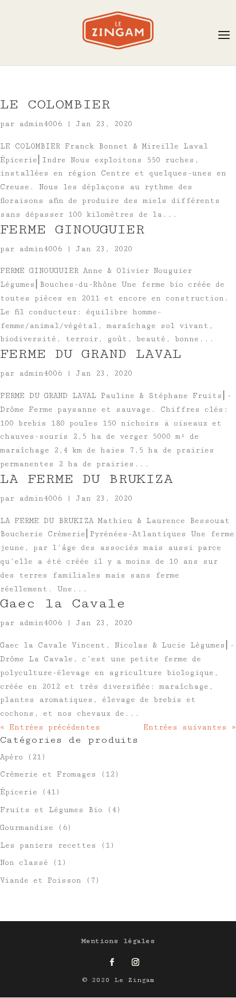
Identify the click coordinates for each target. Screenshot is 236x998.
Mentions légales (118, 941)
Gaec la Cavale (62, 603)
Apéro (11, 757)
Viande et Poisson (40, 880)
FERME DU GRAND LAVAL (91, 353)
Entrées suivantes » (189, 727)
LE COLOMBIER (55, 104)
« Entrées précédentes (50, 727)
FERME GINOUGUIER (72, 229)
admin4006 (40, 123)
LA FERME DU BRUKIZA (86, 478)
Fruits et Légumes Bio (51, 809)
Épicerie (18, 792)
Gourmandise (26, 827)
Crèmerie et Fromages (48, 774)
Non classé (24, 862)
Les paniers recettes (48, 845)
